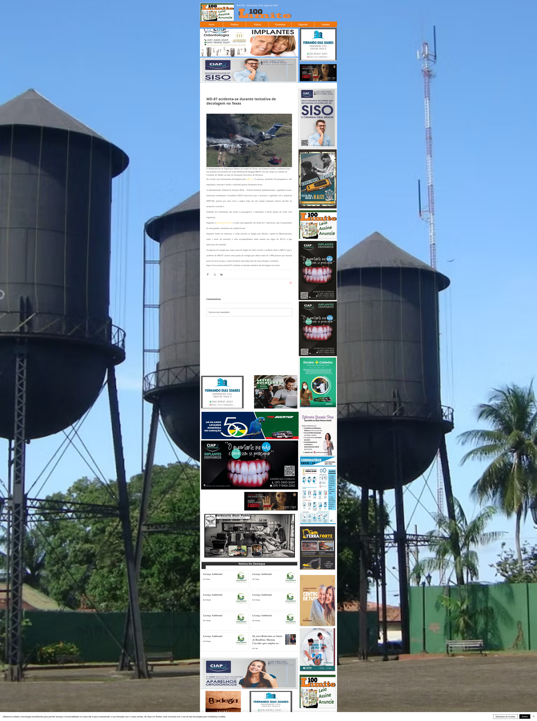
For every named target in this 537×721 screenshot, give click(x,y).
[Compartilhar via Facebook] (207, 274)
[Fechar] (533, 716)
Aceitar (525, 716)
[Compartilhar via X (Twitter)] (214, 274)
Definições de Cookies (505, 716)
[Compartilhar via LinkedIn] (221, 274)
